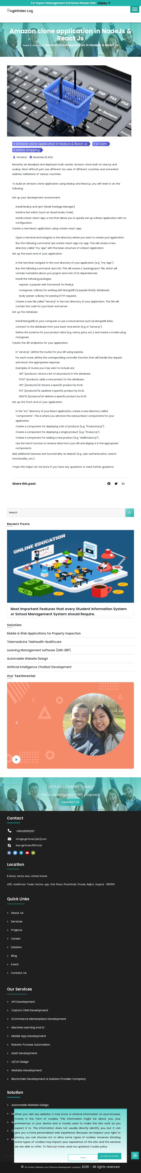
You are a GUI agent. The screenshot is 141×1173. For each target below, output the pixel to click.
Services (16, 921)
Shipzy (103, 3)
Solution (16, 947)
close (83, 1157)
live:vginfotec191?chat (29, 845)
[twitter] (116, 484)
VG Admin (22, 157)
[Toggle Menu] (135, 9)
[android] (33, 853)
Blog (14, 956)
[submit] (129, 512)
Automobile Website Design (27, 659)
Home (26, 45)
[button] (16, 722)
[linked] (123, 484)
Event (15, 964)
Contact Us (18, 973)
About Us (17, 913)
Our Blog (37, 45)
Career (16, 939)
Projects (16, 930)
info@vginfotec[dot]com (31, 839)
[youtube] (27, 853)
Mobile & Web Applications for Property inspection (44, 633)
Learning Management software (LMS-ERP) (39, 650)
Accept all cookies (109, 1156)
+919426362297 (25, 831)
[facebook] (108, 484)
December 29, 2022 (43, 157)
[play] (16, 759)
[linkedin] (21, 853)
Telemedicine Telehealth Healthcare (34, 642)
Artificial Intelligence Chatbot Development (39, 667)
